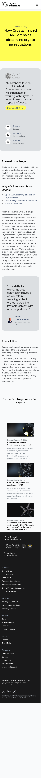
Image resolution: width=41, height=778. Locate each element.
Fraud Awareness (7, 682)
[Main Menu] (37, 4)
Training (13, 680)
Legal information (20, 682)
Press (28, 680)
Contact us (5, 680)
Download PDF (14, 108)
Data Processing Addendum (11, 684)
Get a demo (21, 680)
